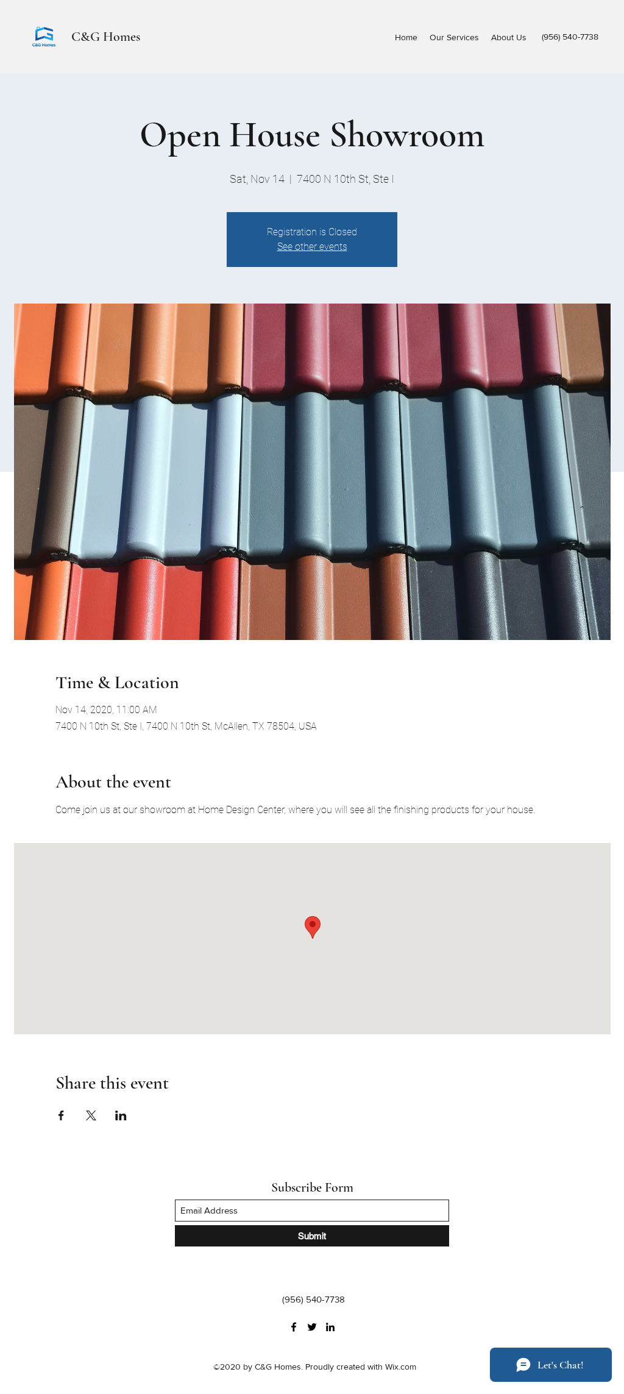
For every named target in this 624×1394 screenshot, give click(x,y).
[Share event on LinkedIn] (121, 1115)
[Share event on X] (91, 1115)
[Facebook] (294, 1327)
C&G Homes (105, 36)
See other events (312, 246)
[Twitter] (312, 1327)
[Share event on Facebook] (61, 1115)
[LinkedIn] (330, 1327)
